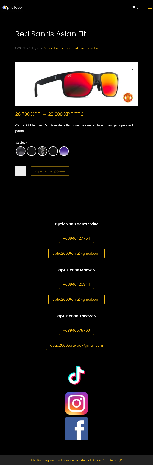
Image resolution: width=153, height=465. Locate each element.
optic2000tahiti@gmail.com (76, 253)
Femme (48, 48)
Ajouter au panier (50, 171)
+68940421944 (76, 284)
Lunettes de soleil (75, 48)
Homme (59, 48)
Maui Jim (92, 48)
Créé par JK (114, 460)
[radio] (20, 151)
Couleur (21, 142)
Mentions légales (43, 460)
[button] (131, 68)
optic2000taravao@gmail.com (76, 345)
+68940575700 (76, 330)
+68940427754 (76, 238)
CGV (100, 460)
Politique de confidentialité (75, 460)
